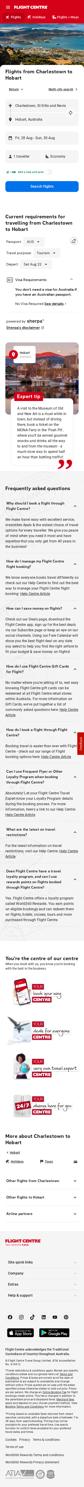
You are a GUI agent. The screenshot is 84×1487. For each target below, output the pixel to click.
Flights (16, 17)
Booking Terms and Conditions (24, 1406)
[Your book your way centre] (42, 993)
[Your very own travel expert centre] (42, 1068)
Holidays (38, 17)
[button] (23, 156)
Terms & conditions (46, 1439)
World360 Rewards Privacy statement (32, 1462)
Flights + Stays (68, 17)
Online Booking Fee (55, 1392)
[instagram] (21, 1317)
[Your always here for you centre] (42, 1105)
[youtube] (55, 1317)
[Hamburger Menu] (8, 7)
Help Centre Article (35, 594)
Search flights (42, 186)
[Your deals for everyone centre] (42, 1030)
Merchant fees (65, 1399)
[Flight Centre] (30, 7)
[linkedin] (43, 1317)
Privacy (24, 1439)
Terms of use (14, 1447)
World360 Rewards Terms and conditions (34, 1455)
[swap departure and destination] (70, 112)
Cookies (11, 1439)
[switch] (47, 173)
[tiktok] (32, 1317)
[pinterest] (66, 1317)
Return (14, 89)
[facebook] (10, 1317)
